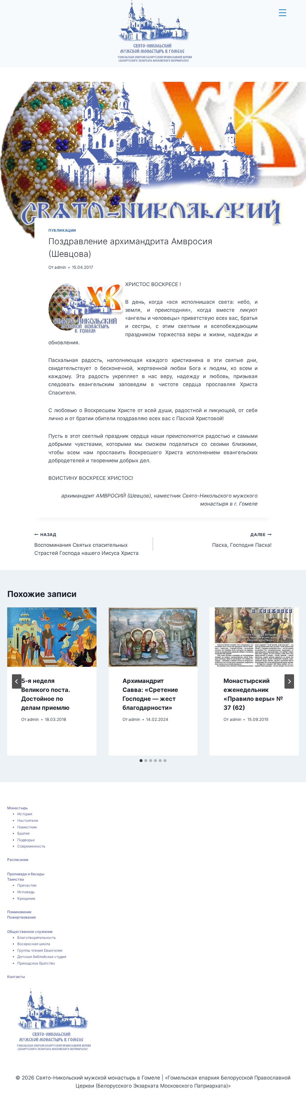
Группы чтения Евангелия (39, 950)
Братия (23, 833)
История (24, 814)
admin (60, 267)
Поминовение (19, 912)
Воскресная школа (33, 944)
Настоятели (27, 820)
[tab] (141, 760)
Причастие (26, 885)
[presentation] (52, 637)
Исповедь (26, 892)
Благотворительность (36, 937)
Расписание (17, 859)
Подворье (26, 840)
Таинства (15, 879)
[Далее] (289, 681)
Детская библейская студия (41, 956)
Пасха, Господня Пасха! (242, 540)
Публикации (62, 230)
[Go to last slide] (17, 681)
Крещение (26, 898)
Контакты (16, 976)
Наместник (27, 827)
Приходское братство (36, 963)
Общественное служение (30, 931)
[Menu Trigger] (282, 12)
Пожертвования (21, 917)
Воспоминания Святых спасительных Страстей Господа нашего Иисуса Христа (86, 544)
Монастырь (17, 808)
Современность (31, 846)
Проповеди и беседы (25, 874)
